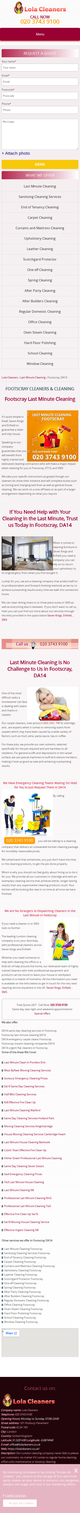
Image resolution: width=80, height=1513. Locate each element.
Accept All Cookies (21, 1503)
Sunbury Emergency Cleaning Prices (26, 1078)
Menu (40, 34)
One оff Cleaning (40, 269)
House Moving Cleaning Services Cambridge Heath (35, 1134)
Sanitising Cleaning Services (40, 196)
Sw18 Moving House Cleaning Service (26, 1222)
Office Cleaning (39, 322)
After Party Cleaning (40, 290)
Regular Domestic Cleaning (40, 311)
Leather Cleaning (40, 249)
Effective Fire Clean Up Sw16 (21, 1214)
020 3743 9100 (40, 21)
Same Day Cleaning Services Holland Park (29, 1118)
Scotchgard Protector (40, 259)
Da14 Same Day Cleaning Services (24, 1086)
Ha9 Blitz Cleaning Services (20, 1094)
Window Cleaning (40, 363)
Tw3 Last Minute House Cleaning (24, 1182)
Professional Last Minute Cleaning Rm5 (27, 1198)
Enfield (67, 615)
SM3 (4, 620)
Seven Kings (54, 615)
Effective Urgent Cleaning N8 (21, 1230)
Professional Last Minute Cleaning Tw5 (27, 1206)
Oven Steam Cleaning (40, 332)
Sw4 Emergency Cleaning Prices (23, 1174)
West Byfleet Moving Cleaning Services (27, 1070)
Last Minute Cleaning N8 (19, 1190)
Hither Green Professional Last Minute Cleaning (33, 1158)
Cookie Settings (15, 1495)
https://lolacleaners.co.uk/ (23, 1449)
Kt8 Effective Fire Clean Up (20, 1102)
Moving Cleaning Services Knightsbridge (28, 1126)
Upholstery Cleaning (40, 238)
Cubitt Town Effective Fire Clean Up (25, 1150)
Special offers (42, 1013)
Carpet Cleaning (40, 217)
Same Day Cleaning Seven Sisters (24, 1166)
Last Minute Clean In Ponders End (24, 1062)
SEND (40, 164)
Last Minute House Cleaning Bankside (27, 1142)
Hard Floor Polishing (40, 343)
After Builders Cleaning (40, 301)
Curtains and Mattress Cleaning (40, 228)
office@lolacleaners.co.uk (24, 1444)
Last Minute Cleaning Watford (22, 1110)
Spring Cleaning (40, 280)
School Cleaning (40, 353)
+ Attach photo (16, 153)
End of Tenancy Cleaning (40, 207)
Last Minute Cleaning (40, 186)
